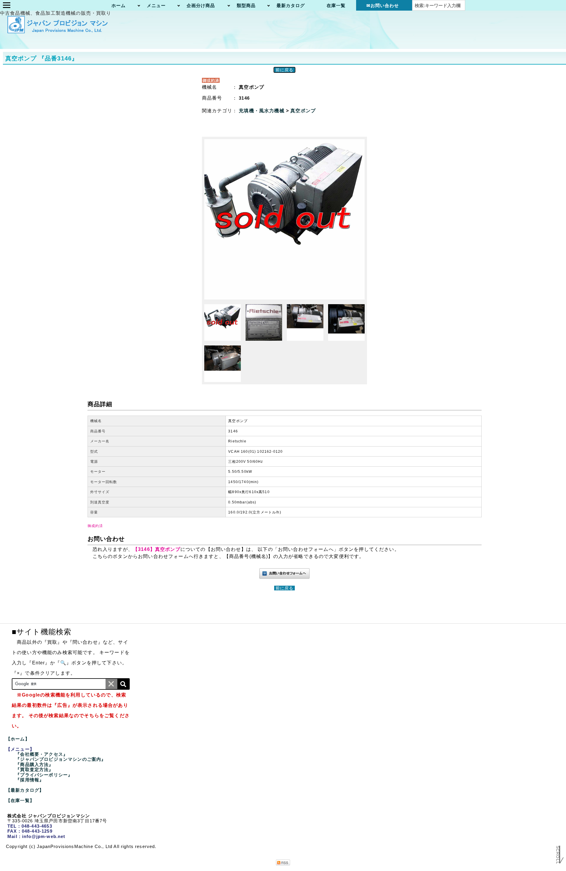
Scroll (557, 855)
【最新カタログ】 (25, 790)
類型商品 (246, 5)
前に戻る (284, 69)
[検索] (123, 684)
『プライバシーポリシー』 (44, 774)
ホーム (118, 5)
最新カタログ (291, 5)
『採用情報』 (29, 779)
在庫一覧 (336, 5)
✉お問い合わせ (382, 5)
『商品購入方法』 (34, 764)
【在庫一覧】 (20, 800)
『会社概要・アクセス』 (41, 754)
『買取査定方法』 (34, 769)
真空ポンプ (303, 110)
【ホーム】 (18, 738)
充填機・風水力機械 (262, 110)
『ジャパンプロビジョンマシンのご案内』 (60, 759)
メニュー (156, 5)
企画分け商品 (201, 5)
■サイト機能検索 (41, 632)
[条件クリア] (111, 684)
